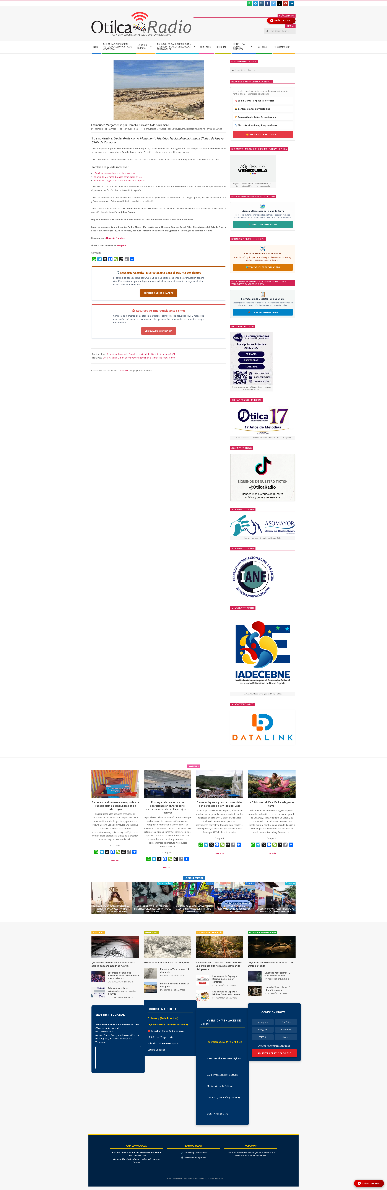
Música (210, 883)
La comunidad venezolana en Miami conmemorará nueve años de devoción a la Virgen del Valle (111, 909)
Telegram (263, 1029)
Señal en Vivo (282, 20)
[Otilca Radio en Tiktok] (279, 3)
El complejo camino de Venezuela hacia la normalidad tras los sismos (123, 976)
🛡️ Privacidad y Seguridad (193, 1158)
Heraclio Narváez (115, 238)
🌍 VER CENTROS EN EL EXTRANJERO (263, 267)
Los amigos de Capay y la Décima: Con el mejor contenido (224, 979)
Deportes (250, 883)
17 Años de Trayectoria (160, 1037)
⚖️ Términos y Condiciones (193, 1152)
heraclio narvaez (214, 129)
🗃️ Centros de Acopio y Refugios (252, 108)
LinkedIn (286, 1037)
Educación (290, 883)
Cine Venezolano (165, 883)
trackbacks (123, 370)
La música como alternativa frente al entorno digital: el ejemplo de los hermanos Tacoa (193, 909)
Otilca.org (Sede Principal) (163, 1018)
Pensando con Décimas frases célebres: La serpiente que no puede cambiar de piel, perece (219, 966)
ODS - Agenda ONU (217, 1113)
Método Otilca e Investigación (164, 1043)
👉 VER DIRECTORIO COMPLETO (262, 134)
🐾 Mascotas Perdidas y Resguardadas (256, 125)
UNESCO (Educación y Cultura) (223, 1097)
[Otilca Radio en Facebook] (267, 3)
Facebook (286, 1029)
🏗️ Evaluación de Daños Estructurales (255, 117)
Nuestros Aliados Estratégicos (224, 1058)
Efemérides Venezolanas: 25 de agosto (167, 962)
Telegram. (122, 245)
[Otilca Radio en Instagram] (261, 3)
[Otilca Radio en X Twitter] (273, 3)
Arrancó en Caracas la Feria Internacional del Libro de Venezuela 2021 (141, 354)
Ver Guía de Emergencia (158, 331)
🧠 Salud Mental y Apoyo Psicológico (254, 100)
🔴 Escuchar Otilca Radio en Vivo (166, 1030)
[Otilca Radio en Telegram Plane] (255, 3)
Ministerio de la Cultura (220, 1085)
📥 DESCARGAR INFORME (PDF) (263, 312)
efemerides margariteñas (193, 129)
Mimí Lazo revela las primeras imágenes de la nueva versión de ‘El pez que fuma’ (152, 909)
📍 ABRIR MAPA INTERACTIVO (263, 224)
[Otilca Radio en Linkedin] (291, 3)
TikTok (262, 1037)
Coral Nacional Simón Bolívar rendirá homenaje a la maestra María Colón (139, 357)
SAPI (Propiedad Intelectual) (222, 1074)
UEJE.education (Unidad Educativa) (168, 1024)
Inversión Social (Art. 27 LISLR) (224, 1041)
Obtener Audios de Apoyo (159, 293)
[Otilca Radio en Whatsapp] (249, 3)
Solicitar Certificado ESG (274, 1053)
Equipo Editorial (156, 1049)
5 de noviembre (174, 129)
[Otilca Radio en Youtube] (285, 3)
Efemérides (151, 129)
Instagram (263, 1022)
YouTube (286, 1022)
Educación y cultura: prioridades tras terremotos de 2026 (122, 991)
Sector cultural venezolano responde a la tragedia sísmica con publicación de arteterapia (115, 806)
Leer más (115, 860)
